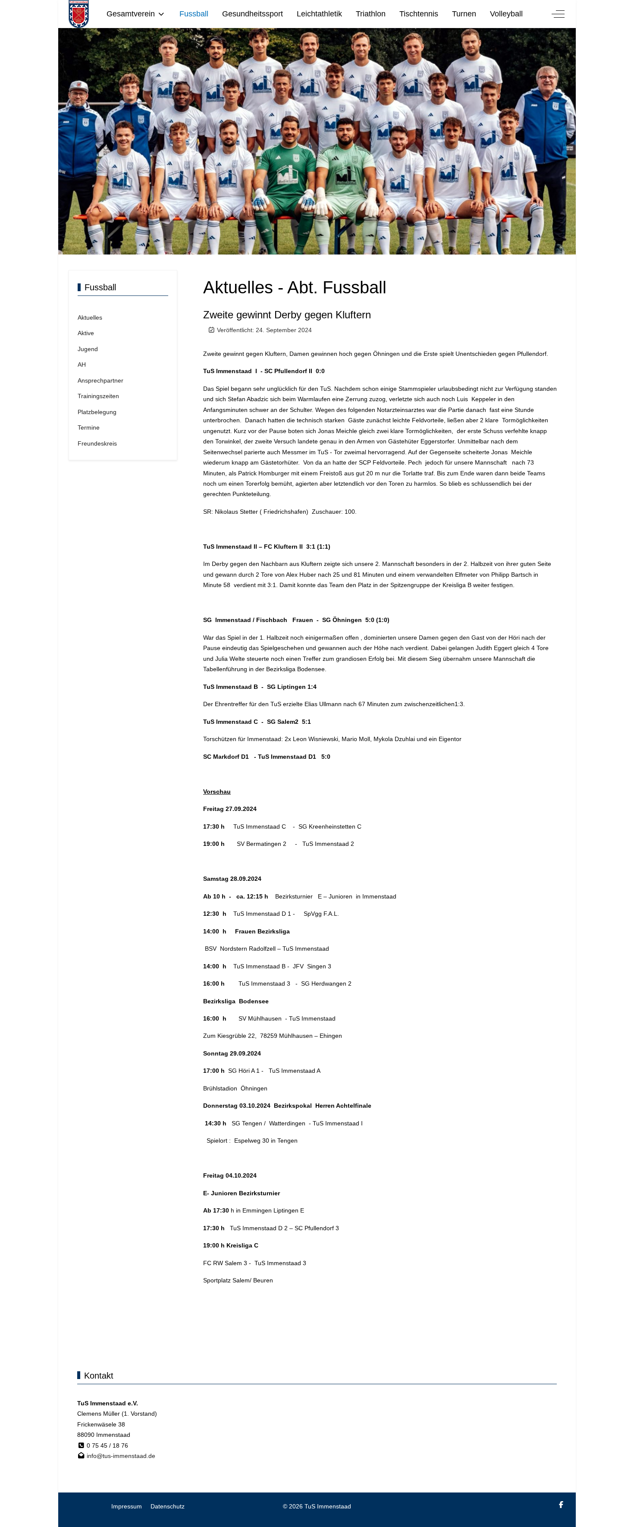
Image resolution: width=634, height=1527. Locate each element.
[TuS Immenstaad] (79, 14)
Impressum (126, 1506)
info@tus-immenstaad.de (121, 1455)
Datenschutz (168, 1506)
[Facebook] (561, 1504)
